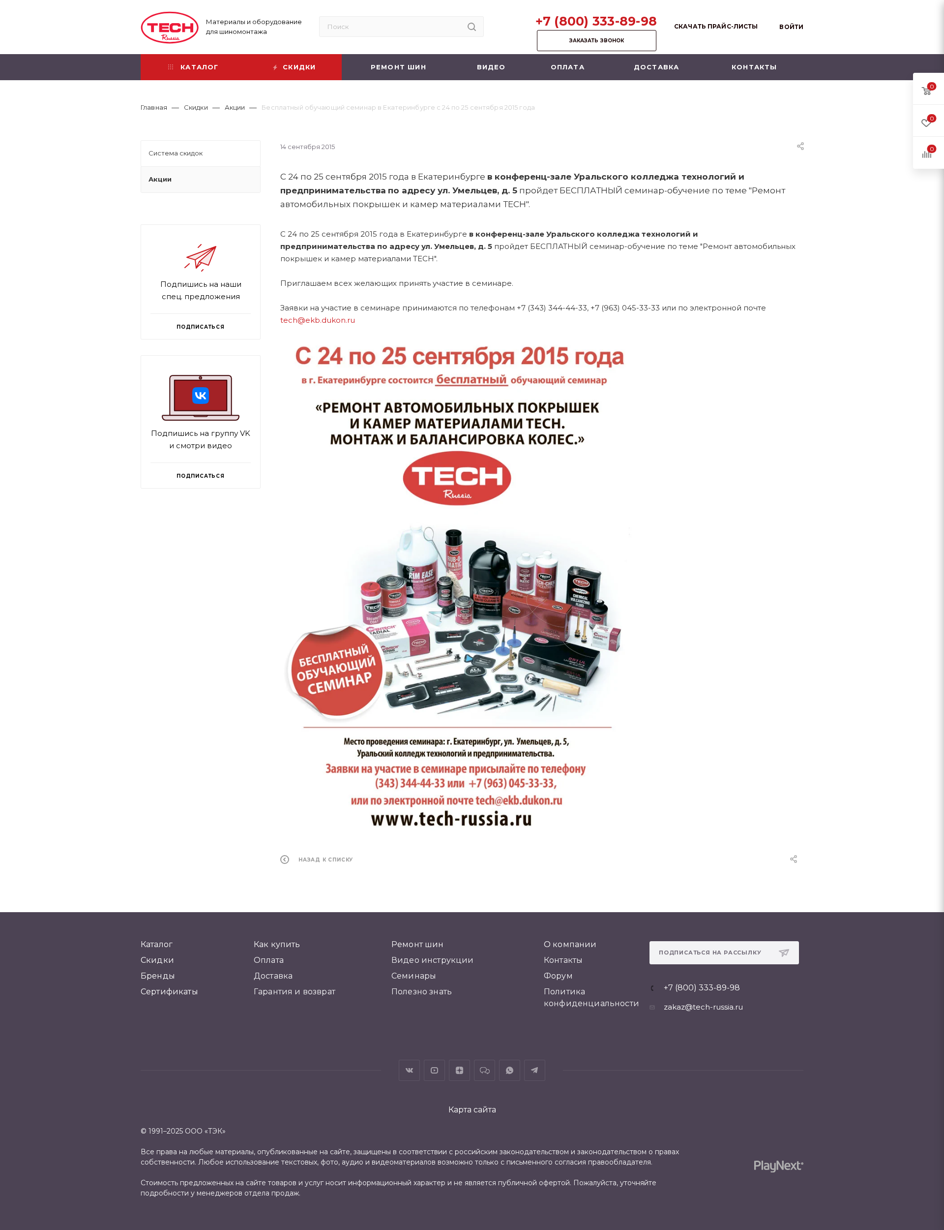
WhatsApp (509, 1070)
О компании (570, 944)
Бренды (158, 976)
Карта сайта (472, 1109)
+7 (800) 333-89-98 (596, 21)
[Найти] (472, 26)
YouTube (434, 1070)
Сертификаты (169, 991)
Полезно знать (421, 991)
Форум (558, 976)
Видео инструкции (432, 960)
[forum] (484, 1070)
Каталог (157, 944)
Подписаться (201, 476)
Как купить (277, 944)
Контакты (563, 960)
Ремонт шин (417, 944)
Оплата (269, 960)
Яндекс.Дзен (459, 1070)
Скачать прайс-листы (716, 26)
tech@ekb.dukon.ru (317, 320)
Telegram (534, 1070)
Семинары (413, 976)
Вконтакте (409, 1070)
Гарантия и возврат (294, 991)
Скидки (157, 960)
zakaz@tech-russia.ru (703, 1007)
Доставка (273, 976)
